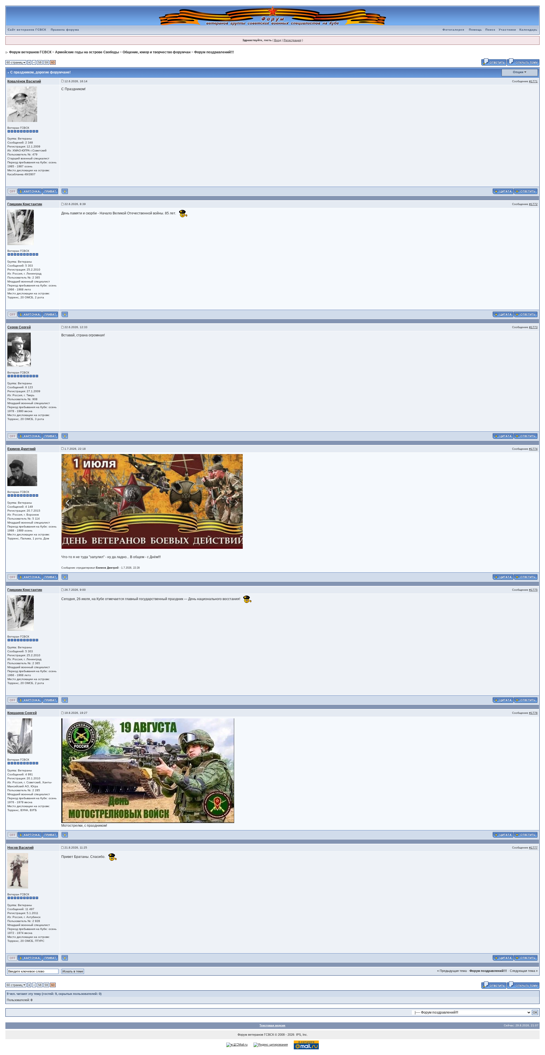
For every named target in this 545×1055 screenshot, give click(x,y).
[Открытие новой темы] (523, 61)
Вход (277, 40)
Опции (518, 72)
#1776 (533, 712)
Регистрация (292, 40)
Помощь (475, 29)
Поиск (490, 29)
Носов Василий (20, 848)
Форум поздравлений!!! (214, 52)
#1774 (533, 448)
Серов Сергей (19, 327)
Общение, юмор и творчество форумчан (156, 52)
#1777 (533, 847)
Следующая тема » (524, 970)
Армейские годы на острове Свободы (87, 52)
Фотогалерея (453, 29)
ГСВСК (269, 1034)
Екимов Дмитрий (21, 449)
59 (46, 62)
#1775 (533, 589)
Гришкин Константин (24, 204)
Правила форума (65, 29)
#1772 (533, 204)
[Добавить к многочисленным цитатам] (502, 191)
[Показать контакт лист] (29, 191)
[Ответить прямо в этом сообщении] (525, 191)
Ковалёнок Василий (24, 81)
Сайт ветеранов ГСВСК (27, 29)
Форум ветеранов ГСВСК (30, 52)
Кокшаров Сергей (22, 713)
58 (39, 62)
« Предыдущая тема (452, 970)
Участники (507, 29)
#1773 (533, 327)
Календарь (528, 29)
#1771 (533, 81)
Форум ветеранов (250, 1034)
